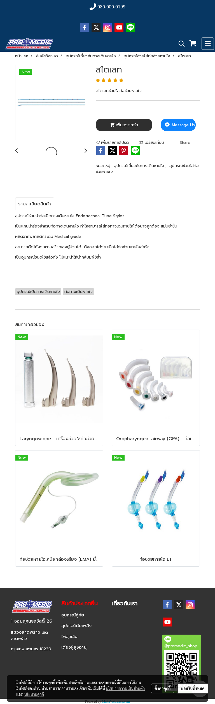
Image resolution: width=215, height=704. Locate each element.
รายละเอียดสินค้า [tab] (34, 204)
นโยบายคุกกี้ (34, 694)
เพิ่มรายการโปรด (114, 143)
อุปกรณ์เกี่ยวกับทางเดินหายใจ (139, 166)
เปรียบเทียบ (153, 143)
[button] (179, 44)
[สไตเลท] (51, 102)
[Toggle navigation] (208, 43)
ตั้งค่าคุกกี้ (162, 688)
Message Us (182, 125)
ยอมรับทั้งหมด (193, 688)
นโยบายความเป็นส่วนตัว (125, 688)
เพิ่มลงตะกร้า (126, 125)
